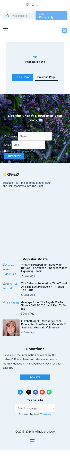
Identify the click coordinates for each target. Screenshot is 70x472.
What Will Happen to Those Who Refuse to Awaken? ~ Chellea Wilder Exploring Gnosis (44, 268)
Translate (45, 414)
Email (7, 144)
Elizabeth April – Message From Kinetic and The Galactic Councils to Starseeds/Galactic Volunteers (44, 324)
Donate (35, 377)
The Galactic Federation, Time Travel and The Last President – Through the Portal (44, 287)
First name (10, 136)
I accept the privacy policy (23, 151)
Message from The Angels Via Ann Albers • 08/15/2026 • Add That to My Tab (44, 305)
